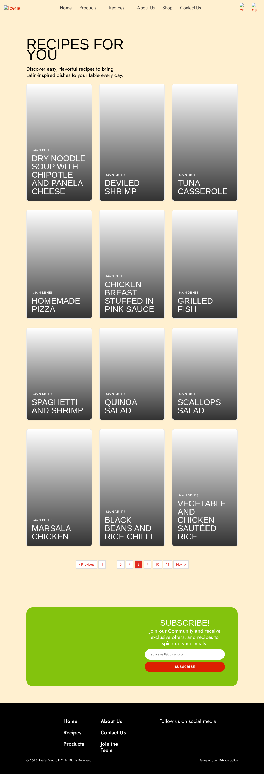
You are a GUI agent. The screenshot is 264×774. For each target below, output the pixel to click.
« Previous (86, 564)
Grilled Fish (204, 264)
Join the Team (109, 747)
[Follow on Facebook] (167, 731)
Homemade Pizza (59, 264)
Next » (181, 564)
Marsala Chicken (59, 487)
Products (73, 744)
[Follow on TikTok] (193, 731)
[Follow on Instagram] (181, 731)
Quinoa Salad (132, 374)
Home (66, 7)
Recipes (72, 732)
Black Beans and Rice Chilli (132, 487)
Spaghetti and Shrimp (59, 374)
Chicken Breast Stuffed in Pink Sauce (132, 264)
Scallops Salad (204, 374)
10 (157, 564)
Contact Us (190, 7)
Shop (167, 7)
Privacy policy (228, 760)
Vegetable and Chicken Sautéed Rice (204, 487)
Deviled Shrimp (132, 142)
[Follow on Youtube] (207, 731)
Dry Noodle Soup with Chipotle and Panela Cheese (59, 142)
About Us (146, 7)
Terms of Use (208, 760)
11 (167, 564)
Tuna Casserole (204, 142)
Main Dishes (43, 150)
